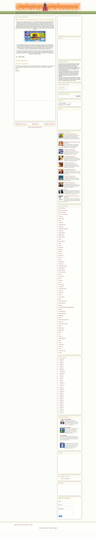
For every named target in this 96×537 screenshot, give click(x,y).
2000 (61, 402)
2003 (61, 398)
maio (61, 378)
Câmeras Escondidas (63, 214)
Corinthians (61, 230)
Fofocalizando (61, 261)
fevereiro (62, 383)
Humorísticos (61, 276)
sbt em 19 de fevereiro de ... (70, 162)
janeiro (61, 385)
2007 (61, 391)
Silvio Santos (61, 344)
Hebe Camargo (62, 270)
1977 (61, 410)
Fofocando (61, 263)
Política (60, 317)
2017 (61, 359)
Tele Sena (61, 346)
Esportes (60, 251)
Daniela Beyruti (62, 232)
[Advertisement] (35, 111)
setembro (62, 371)
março (61, 382)
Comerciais (61, 226)
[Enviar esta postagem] (16, 56)
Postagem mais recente (20, 124)
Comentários (63, 89)
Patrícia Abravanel (62, 313)
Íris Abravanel (61, 284)
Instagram (61, 280)
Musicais (60, 305)
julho (61, 375)
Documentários (62, 241)
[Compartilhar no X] (21, 56)
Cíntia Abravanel (62, 224)
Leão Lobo (61, 292)
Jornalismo (61, 290)
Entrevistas (61, 247)
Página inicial (35, 124)
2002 (61, 400)
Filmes (60, 259)
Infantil (60, 278)
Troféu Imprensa (62, 350)
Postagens (62, 87)
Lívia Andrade (61, 296)
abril (61, 380)
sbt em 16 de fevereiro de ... (70, 182)
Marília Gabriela (62, 303)
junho (61, 376)
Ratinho (60, 325)
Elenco (60, 243)
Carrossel (61, 216)
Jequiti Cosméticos (62, 288)
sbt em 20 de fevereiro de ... (70, 156)
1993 (61, 405)
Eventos (60, 253)
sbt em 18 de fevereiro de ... (70, 169)
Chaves (60, 220)
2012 (61, 366)
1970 (61, 412)
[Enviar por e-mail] (18, 56)
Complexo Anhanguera (63, 228)
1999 (61, 403)
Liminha (60, 294)
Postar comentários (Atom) (37, 127)
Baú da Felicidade (62, 212)
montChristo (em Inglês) (65, 419)
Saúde (60, 332)
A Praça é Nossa (62, 208)
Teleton (60, 348)
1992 (61, 407)
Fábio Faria (61, 255)
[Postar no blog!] (20, 56)
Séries (60, 340)
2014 (61, 362)
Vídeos (60, 352)
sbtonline (60, 336)
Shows (60, 342)
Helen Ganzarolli (62, 272)
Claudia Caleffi (63, 435)
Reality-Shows (61, 327)
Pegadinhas (61, 315)
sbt (59, 334)
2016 (61, 361)
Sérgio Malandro (62, 338)
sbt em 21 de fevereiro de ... (70, 149)
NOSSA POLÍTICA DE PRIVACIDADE (66, 307)
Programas (61, 321)
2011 (61, 368)
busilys (61, 442)
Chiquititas (61, 222)
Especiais (60, 249)
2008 (61, 389)
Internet (60, 282)
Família (60, 257)
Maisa (60, 299)
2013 (61, 364)
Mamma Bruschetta (63, 301)
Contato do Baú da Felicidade (70, 134)
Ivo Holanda (61, 286)
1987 (61, 409)
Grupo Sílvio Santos (63, 265)
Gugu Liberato (62, 268)
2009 (61, 387)
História (65, 189)
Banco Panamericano (63, 210)
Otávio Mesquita (62, 311)
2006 (61, 393)
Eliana (60, 245)
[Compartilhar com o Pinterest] (23, 56)
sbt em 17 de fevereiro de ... (70, 176)
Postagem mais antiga (49, 124)
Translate (68, 104)
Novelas (60, 309)
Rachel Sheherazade (63, 323)
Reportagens (61, 330)
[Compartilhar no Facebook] (22, 56)
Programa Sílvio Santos (63, 319)
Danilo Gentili (61, 234)
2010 (61, 369)
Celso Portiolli (61, 218)
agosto (61, 373)
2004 (61, 396)
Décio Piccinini (62, 237)
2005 (61, 394)
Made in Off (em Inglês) (65, 427)
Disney (60, 239)
